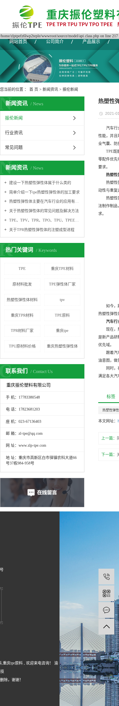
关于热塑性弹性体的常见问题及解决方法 (43, 211)
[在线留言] (106, 610)
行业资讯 (14, 132)
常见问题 (14, 147)
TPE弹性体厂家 (62, 284)
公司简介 (55, 41)
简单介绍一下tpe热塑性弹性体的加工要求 (44, 192)
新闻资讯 (50, 89)
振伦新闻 (70, 89)
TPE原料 (62, 315)
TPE (22, 269)
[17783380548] (106, 577)
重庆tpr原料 (13, 663)
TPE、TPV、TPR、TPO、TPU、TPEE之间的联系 (44, 220)
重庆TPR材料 (22, 315)
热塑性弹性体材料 (22, 300)
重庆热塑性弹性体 (62, 346)
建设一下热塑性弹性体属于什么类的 (39, 183)
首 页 (33, 89)
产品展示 (91, 41)
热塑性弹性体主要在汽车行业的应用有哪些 (44, 201)
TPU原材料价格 (22, 346)
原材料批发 (22, 284)
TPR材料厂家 (22, 331)
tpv (62, 300)
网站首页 (18, 41)
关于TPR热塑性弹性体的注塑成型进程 (41, 230)
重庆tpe (62, 331)
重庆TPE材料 (62, 269)
